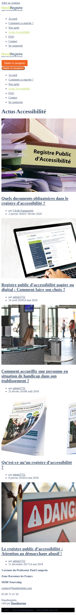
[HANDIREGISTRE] (12, 10)
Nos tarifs (13, 27)
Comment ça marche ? (20, 23)
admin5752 (19, 297)
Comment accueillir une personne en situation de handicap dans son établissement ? (34, 376)
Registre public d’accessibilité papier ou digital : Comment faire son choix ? (37, 287)
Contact (12, 41)
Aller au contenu (10, 2)
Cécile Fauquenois (23, 210)
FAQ (11, 36)
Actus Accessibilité (19, 32)
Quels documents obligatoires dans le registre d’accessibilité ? (34, 200)
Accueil (12, 18)
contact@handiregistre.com (16, 588)
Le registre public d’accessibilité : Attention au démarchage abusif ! (32, 551)
